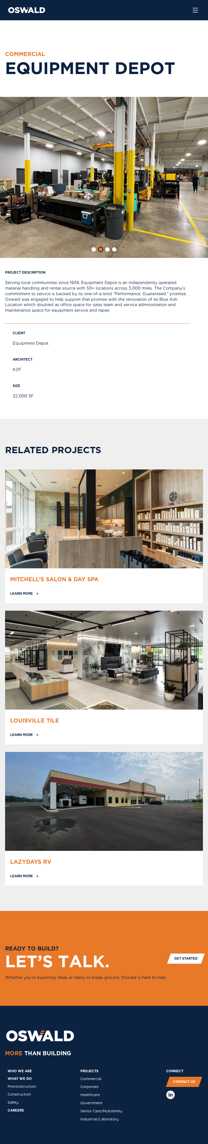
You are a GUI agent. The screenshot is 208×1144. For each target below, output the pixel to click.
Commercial (90, 1079)
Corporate (89, 1087)
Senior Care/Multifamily (101, 1111)
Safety (13, 1102)
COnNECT (174, 1071)
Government (91, 1103)
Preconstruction (22, 1086)
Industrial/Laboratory (99, 1119)
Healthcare (90, 1095)
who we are (20, 1071)
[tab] (94, 249)
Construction (19, 1094)
